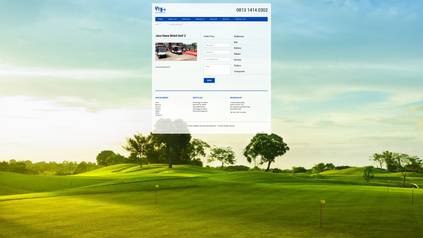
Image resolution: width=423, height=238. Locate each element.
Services (186, 19)
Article (226, 19)
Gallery (213, 19)
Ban (236, 42)
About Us (172, 19)
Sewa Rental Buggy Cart (200, 111)
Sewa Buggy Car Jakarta (200, 102)
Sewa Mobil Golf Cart (199, 107)
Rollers (237, 65)
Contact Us (240, 19)
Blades (237, 54)
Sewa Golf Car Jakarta (199, 104)
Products (200, 19)
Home (160, 19)
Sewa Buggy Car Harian (200, 109)
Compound (239, 71)
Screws (237, 59)
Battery (237, 48)
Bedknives (239, 36)
